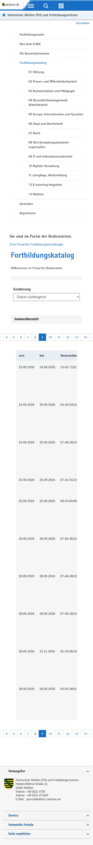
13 (76, 337)
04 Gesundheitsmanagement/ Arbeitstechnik (48, 102)
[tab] (46, 771)
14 (85, 337)
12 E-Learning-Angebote (45, 185)
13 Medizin (36, 194)
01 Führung (36, 72)
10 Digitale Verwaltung (44, 166)
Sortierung (22, 289)
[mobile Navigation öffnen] (30, 6)
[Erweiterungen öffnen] (61, 6)
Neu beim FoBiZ (30, 44)
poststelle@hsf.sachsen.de (43, 799)
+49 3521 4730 (35, 791)
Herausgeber (16, 771)
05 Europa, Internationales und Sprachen (56, 114)
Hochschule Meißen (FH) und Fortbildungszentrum (43, 15)
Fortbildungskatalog (33, 63)
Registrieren (28, 213)
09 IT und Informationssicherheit (50, 156)
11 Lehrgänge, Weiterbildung (48, 175)
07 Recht (34, 133)
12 (67, 337)
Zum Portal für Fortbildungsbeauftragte (36, 244)
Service (13, 815)
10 (50, 337)
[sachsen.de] (11, 6)
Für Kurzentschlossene (34, 53)
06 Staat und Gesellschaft (46, 124)
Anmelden (83, 23)
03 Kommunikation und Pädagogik (52, 91)
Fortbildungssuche (32, 34)
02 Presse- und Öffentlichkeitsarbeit (53, 81)
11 (59, 337)
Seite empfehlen (19, 834)
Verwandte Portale (21, 824)
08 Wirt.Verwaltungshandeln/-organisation (49, 144)
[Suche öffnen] (45, 6)
